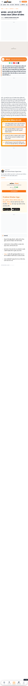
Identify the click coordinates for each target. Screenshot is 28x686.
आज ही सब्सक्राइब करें (14, 191)
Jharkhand (12, 8)
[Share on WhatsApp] (9, 63)
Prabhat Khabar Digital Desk (14, 171)
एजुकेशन (7, 200)
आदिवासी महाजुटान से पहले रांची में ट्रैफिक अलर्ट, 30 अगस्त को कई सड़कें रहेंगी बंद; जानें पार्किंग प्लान (15, 142)
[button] (14, 49)
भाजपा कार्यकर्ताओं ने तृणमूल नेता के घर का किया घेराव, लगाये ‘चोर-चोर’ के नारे (14, 259)
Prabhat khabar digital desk (11, 17)
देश (3, 200)
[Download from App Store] (16, 209)
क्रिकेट (4, 202)
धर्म (21, 200)
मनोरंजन (11, 200)
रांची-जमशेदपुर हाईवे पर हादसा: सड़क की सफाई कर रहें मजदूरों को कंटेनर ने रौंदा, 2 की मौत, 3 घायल (15, 124)
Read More (3, 177)
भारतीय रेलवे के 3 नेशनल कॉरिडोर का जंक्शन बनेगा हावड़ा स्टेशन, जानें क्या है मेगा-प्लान (14, 244)
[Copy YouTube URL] (14, 63)
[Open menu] (2, 2)
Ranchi (17, 8)
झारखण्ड (4, 4)
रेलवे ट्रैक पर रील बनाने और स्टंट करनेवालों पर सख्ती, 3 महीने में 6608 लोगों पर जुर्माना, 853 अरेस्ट (14, 249)
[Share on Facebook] (12, 63)
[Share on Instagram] (16, 63)
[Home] (7, 2)
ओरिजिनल (23, 4)
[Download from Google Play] (7, 209)
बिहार (8, 4)
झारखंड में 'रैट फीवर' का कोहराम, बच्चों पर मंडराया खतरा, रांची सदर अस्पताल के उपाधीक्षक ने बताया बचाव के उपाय (15, 137)
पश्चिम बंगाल (17, 4)
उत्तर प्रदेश (12, 4)
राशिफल (8, 202)
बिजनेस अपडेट (17, 200)
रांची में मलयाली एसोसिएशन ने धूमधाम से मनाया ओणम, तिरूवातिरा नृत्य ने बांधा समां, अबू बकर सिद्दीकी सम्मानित (14, 130)
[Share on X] (18, 63)
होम (1, 4)
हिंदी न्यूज (10, 204)
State (7, 8)
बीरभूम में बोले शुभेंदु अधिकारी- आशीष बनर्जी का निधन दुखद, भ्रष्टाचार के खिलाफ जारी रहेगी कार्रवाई (14, 239)
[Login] (14, 683)
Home (2, 8)
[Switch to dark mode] (20, 2)
